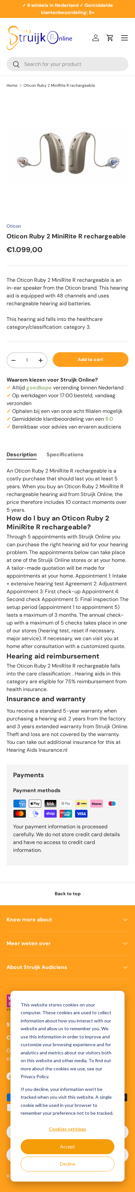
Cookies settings (67, 1129)
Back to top (68, 894)
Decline (67, 1164)
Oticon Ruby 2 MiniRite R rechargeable (59, 85)
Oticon (14, 226)
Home (12, 85)
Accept (67, 1146)
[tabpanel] (67, 610)
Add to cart (90, 359)
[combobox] (67, 64)
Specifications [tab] (65, 454)
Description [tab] (22, 454)
